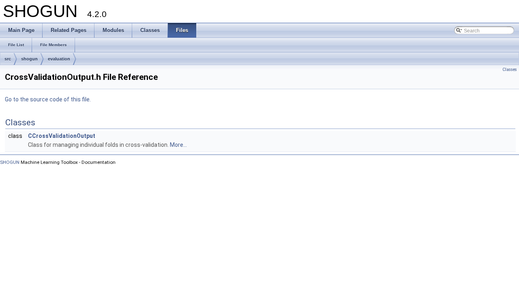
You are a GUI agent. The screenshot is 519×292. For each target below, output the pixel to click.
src (7, 58)
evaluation (59, 58)
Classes (509, 69)
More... (178, 145)
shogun (29, 58)
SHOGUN (9, 162)
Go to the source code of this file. (48, 99)
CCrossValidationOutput (61, 136)
